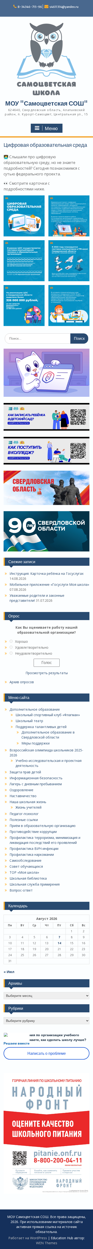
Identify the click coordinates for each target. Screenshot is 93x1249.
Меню (51, 128)
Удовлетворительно (31, 647)
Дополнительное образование (35, 709)
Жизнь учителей (28, 807)
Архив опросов (22, 682)
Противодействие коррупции (33, 831)
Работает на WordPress (27, 1238)
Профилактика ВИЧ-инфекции (34, 848)
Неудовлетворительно (33, 653)
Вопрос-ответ (21, 890)
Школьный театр (29, 721)
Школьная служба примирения (35, 884)
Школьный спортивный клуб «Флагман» (48, 715)
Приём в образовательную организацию (43, 825)
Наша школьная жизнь (28, 802)
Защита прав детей (25, 772)
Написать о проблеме (46, 1053)
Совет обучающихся (26, 866)
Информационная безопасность (36, 778)
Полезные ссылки (24, 819)
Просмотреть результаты (47, 673)
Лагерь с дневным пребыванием (36, 784)
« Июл (9, 971)
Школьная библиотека (28, 878)
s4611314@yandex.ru (64, 7)
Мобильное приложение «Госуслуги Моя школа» (49, 584)
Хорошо (21, 641)
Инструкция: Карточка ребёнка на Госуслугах (46, 573)
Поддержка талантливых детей (41, 726)
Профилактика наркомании (32, 854)
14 (59, 943)
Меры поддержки (35, 743)
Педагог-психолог (24, 813)
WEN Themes (46, 1243)
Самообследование (25, 860)
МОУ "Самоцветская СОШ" (46, 103)
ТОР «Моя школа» (24, 872)
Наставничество (23, 796)
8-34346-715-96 (30, 7)
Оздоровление (21, 790)
